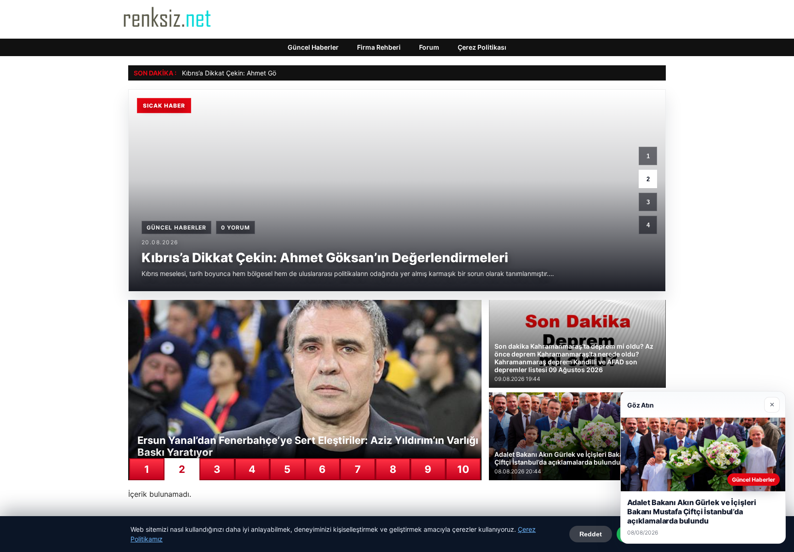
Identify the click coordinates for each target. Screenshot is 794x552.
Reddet (590, 534)
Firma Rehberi (379, 47)
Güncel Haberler (313, 47)
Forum (429, 47)
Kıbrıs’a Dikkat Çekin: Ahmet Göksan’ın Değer (249, 73)
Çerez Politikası (482, 47)
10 (463, 469)
